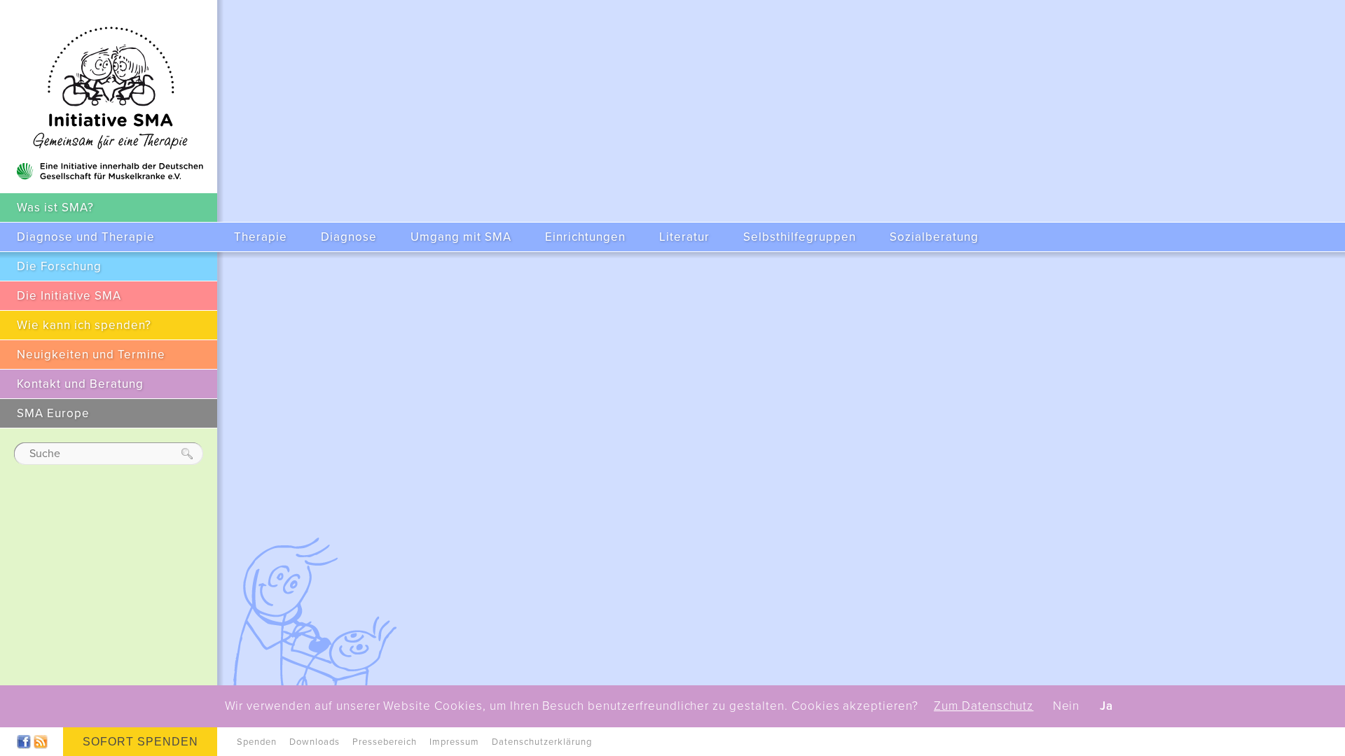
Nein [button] (1066, 706)
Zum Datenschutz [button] (983, 706)
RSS (41, 742)
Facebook (24, 742)
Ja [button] (1106, 706)
